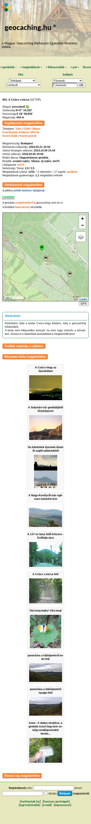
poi (75, 67)
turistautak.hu (30, 801)
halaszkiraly (22, 207)
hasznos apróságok (56, 801)
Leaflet (83, 299)
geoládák (8, 67)
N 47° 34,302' (24, 110)
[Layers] (81, 237)
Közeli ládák (10, 135)
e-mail (47, 805)
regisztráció (81, 793)
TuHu (18, 128)
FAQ (20, 74)
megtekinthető (24, 202)
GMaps (36, 128)
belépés (68, 74)
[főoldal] (6, 7)
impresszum (62, 805)
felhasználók (56, 67)
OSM (27, 128)
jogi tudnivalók (29, 805)
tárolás (53, 793)
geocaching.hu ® (31, 28)
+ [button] (82, 218)
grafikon (72, 171)
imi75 (20, 164)
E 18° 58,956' (25, 113)
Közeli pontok (28, 135)
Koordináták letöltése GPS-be (21, 132)
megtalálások (31, 67)
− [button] (82, 225)
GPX (84, 303)
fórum (87, 67)
